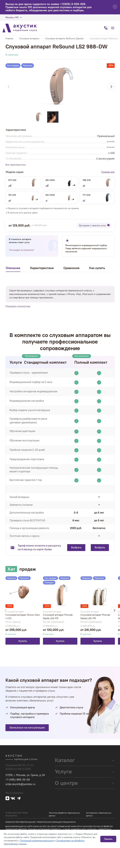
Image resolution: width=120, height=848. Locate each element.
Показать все (108, 172)
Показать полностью (17, 306)
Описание (13, 268)
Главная (9, 38)
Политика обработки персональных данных (64, 814)
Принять (108, 839)
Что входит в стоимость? (21, 250)
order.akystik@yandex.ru (20, 784)
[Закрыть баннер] (115, 7)
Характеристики (42, 268)
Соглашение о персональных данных (98, 814)
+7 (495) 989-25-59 (17, 779)
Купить (22, 641)
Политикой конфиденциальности (37, 840)
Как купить (97, 268)
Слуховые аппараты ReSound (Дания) (64, 38)
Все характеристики (15, 164)
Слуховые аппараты (29, 38)
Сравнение (71, 268)
